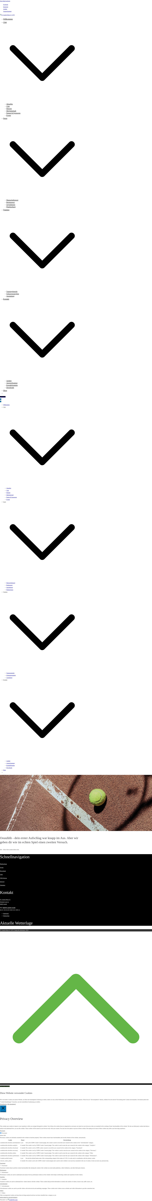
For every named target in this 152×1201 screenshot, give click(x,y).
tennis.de (2, 881)
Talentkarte (3, 396)
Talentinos (2, 885)
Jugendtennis (10, 205)
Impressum (6, 913)
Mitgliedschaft (11, 111)
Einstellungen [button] (3, 1104)
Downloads (10, 387)
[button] (42, 101)
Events (8, 115)
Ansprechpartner (11, 383)
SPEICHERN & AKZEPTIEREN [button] (8, 1197)
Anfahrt (9, 381)
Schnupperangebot (12, 294)
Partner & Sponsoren (13, 113)
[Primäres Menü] (0, 399)
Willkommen (8, 19)
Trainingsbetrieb (11, 291)
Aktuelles (9, 104)
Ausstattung (10, 296)
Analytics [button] (2, 1177)
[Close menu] (0, 401)
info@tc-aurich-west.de (9, 907)
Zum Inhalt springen (5, 1)
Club (8, 106)
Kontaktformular (12, 385)
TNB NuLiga (3, 878)
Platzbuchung (11, 207)
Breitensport (10, 202)
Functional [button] (2, 1163)
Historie (9, 108)
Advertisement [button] (3, 1183)
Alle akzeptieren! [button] (11, 1104)
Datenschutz (6, 916)
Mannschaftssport (12, 200)
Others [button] (1, 1190)
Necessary (4, 1133)
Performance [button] (3, 1170)
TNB (1, 874)
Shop (5, 390)
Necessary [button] (2, 1130)
